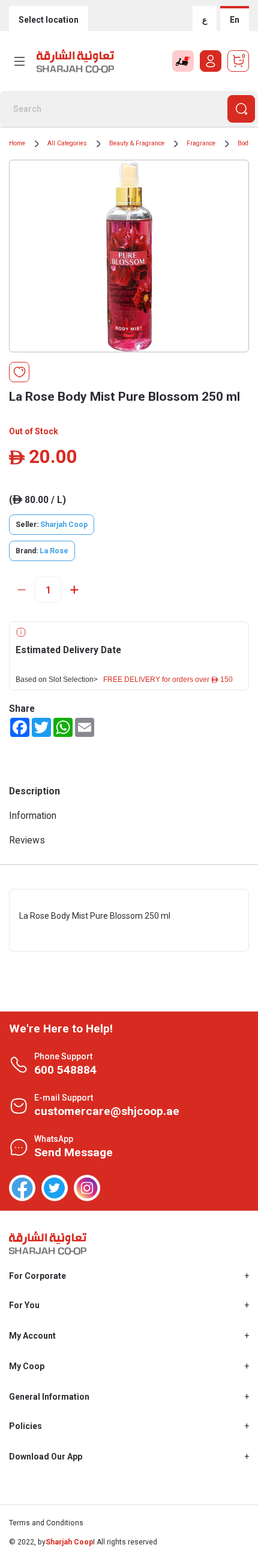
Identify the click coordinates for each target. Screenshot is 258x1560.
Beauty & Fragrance (136, 143)
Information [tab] (32, 815)
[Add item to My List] (19, 372)
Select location (49, 20)
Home (17, 143)
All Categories (67, 143)
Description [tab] (34, 791)
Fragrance (201, 143)
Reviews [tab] (27, 840)
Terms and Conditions (46, 1523)
